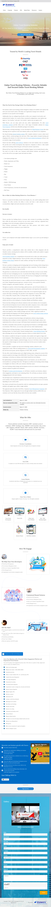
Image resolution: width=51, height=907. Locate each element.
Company (6, 850)
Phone (5, 846)
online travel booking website (16, 109)
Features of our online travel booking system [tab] (13, 653)
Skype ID (6, 869)
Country (6, 855)
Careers (40, 10)
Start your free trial (25, 34)
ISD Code (6, 841)
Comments (6, 874)
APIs (21, 10)
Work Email (6, 837)
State (5, 860)
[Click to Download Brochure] (25, 814)
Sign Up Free (25, 788)
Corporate (10, 10)
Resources (34, 10)
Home (4, 10)
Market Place (27, 10)
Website (5, 864)
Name (5, 832)
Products (16, 10)
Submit (43, 892)
